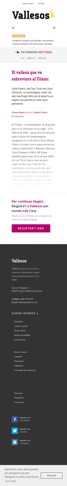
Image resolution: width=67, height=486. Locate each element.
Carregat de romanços (25, 370)
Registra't (28, 3)
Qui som (18, 393)
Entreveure (19, 339)
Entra (41, 3)
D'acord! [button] (51, 475)
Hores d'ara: (18, 36)
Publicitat (19, 397)
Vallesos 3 (31, 58)
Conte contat (20, 326)
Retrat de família (22, 335)
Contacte (19, 402)
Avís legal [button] (10, 481)
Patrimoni (42, 58)
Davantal (18, 321)
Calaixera (18, 365)
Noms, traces (20, 352)
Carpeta (18, 356)
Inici (22, 58)
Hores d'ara (19, 330)
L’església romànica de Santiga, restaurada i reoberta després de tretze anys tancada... (33, 42)
